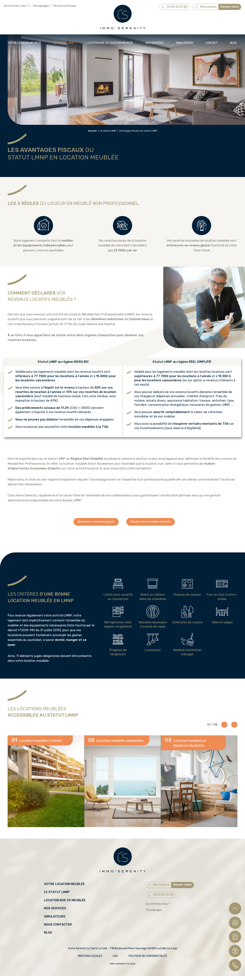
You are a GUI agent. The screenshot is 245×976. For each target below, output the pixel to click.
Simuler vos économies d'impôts (151, 521)
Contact (212, 43)
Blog (233, 43)
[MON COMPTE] (235, 923)
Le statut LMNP (64, 43)
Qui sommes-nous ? (16, 5)
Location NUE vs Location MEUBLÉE (110, 43)
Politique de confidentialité (148, 956)
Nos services (154, 43)
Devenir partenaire (64, 5)
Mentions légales (90, 956)
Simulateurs (184, 43)
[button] (224, 725)
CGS (115, 956)
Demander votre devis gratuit (96, 521)
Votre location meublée (24, 43)
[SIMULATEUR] (235, 937)
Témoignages (41, 5)
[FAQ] (235, 951)
